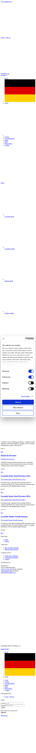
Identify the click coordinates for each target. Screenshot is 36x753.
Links (6, 539)
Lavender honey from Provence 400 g (15, 496)
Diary (6, 142)
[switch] (31, 376)
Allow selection (18, 407)
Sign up (8, 37)
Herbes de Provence (8, 455)
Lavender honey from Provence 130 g (15, 476)
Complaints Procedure (11, 557)
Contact (7, 145)
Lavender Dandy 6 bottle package (14, 516)
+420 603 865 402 (6, 571)
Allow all (18, 402)
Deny (18, 413)
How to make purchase (12, 548)
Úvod (6, 680)
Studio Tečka (5, 649)
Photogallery (8, 143)
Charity (7, 541)
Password (4, 705)
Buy (2, 452)
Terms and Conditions (11, 556)
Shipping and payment (11, 549)
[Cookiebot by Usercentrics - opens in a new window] (25, 338)
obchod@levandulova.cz (8, 572)
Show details (25, 396)
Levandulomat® (9, 138)
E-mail (3, 703)
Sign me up (4, 715)
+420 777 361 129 (6, 569)
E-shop (7, 137)
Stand (6, 140)
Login (2, 37)
